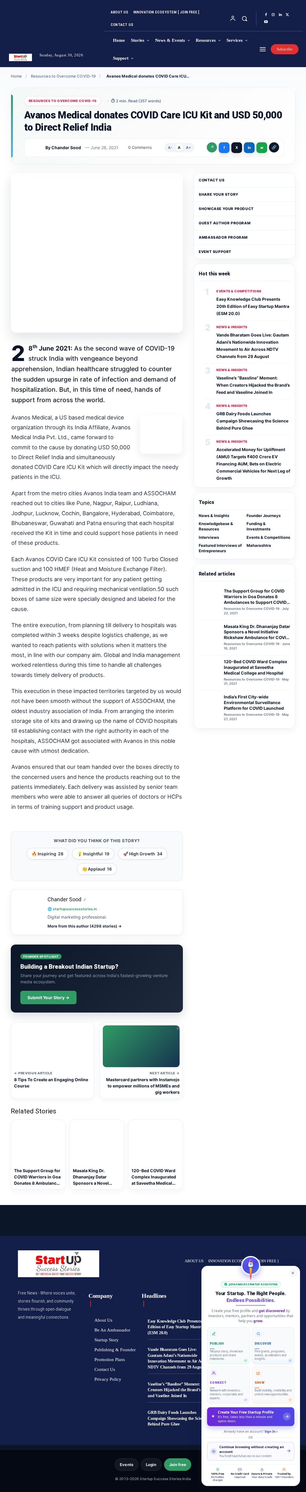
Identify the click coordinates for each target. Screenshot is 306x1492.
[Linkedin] (280, 14)
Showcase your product (226, 208)
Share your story (218, 194)
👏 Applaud (97, 868)
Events (126, 1464)
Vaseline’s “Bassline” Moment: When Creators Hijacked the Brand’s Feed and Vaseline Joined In (253, 385)
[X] (287, 14)
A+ (188, 147)
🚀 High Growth (142, 853)
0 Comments (140, 147)
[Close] (293, 1273)
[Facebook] (266, 14)
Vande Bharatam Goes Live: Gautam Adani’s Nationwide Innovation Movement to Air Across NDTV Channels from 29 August (178, 1358)
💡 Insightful (93, 853)
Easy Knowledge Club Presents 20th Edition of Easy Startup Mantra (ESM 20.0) (252, 306)
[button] (244, 18)
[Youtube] (266, 22)
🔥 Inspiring (47, 853)
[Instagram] (273, 14)
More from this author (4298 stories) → (85, 926)
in (249, 147)
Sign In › (271, 1431)
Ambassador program (223, 237)
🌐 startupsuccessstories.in (72, 909)
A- (170, 147)
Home (16, 76)
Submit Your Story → (48, 997)
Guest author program (224, 223)
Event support (215, 251)
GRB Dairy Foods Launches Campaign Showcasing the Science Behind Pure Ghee (252, 421)
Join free (177, 1464)
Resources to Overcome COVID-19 (63, 76)
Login (151, 1464)
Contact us (211, 180)
